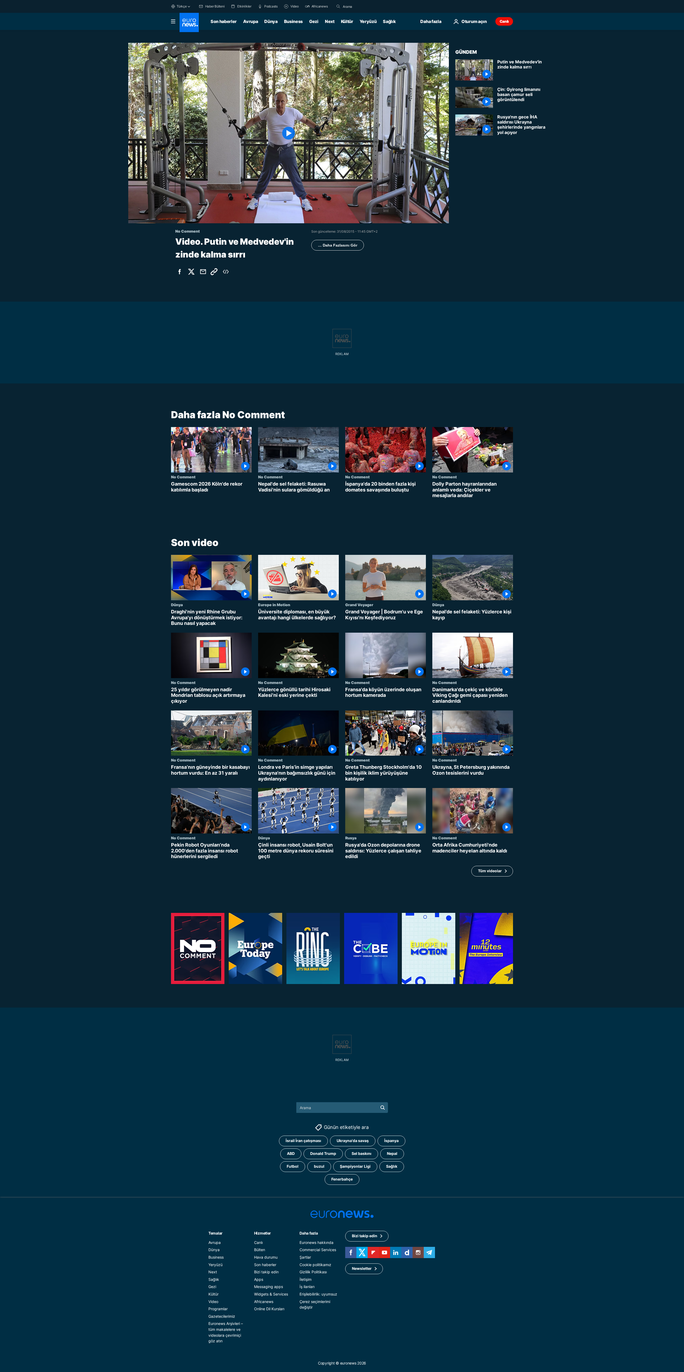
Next (330, 21)
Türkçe (182, 6)
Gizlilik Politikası (313, 1272)
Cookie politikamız (315, 1264)
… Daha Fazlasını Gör (337, 245)
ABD (291, 1153)
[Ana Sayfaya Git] (189, 22)
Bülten (259, 1250)
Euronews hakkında (316, 1242)
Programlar (218, 1308)
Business (293, 21)
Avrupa (250, 21)
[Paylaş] (203, 271)
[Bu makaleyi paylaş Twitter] (191, 271)
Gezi (313, 21)
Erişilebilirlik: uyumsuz (318, 1294)
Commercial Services (318, 1250)
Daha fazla (309, 1233)
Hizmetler (262, 1233)
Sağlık (389, 21)
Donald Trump (323, 1153)
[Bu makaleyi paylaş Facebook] (179, 271)
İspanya (391, 1141)
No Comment (183, 477)
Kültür (347, 21)
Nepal (392, 1153)
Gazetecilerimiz (221, 1316)
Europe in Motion (274, 604)
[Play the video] (288, 133)
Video (213, 1301)
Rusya (350, 838)
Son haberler (224, 21)
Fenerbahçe (342, 1179)
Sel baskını (361, 1153)
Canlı (504, 21)
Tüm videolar (490, 870)
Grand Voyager (359, 604)
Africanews (263, 1301)
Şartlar (305, 1257)
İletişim (306, 1279)
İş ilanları (307, 1287)
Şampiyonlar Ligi (355, 1166)
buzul (319, 1166)
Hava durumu (266, 1257)
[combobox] (365, 6)
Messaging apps (268, 1287)
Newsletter (362, 1268)
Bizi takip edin (266, 1272)
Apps (258, 1279)
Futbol (292, 1166)
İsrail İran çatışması (303, 1141)
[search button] (338, 6)
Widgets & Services (271, 1294)
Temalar (215, 1233)
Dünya (270, 21)
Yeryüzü (368, 21)
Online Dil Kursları (269, 1308)
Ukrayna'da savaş (353, 1141)
